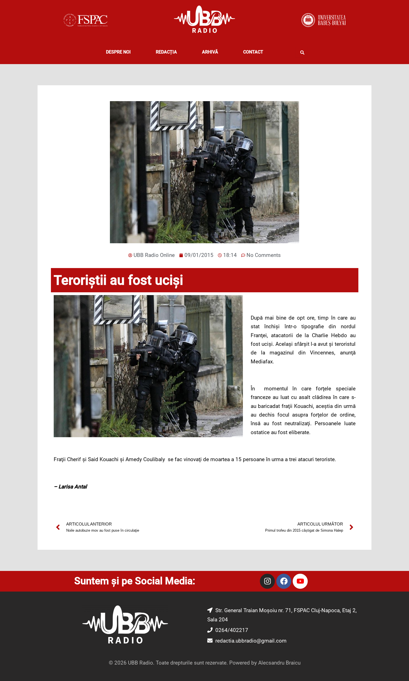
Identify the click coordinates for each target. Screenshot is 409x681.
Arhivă (210, 52)
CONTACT (253, 52)
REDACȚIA (166, 52)
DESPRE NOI (118, 52)
